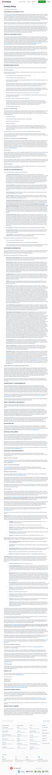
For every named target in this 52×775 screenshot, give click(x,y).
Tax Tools (31, 735)
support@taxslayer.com (13, 147)
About (18, 727)
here (46, 152)
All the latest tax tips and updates (34, 728)
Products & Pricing (22, 1)
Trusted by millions (4, 732)
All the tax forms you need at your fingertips (8, 740)
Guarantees (4, 742)
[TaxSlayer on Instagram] (47, 721)
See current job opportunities (21, 732)
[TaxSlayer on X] (43, 721)
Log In (49, 1)
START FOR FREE (42, 1)
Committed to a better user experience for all (8, 748)
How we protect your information (21, 748)
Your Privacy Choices (16, 497)
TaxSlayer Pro (19, 743)
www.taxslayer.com (8, 468)
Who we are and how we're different (22, 728)
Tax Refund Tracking (33, 743)
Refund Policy (44, 735)
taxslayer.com (12, 15)
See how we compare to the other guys (7, 728)
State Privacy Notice (45, 733)
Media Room (19, 734)
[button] (8, 1)
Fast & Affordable (5, 727)
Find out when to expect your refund (35, 744)
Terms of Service (22, 684)
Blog (30, 727)
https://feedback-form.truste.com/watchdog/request (18, 687)
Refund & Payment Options (6, 734)
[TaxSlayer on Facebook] (45, 721)
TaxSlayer (6, 14)
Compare (28, 1)
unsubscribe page (38, 646)
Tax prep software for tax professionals (22, 744)
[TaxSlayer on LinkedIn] (49, 721)
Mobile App (32, 739)
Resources (33, 1)
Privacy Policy (44, 730)
